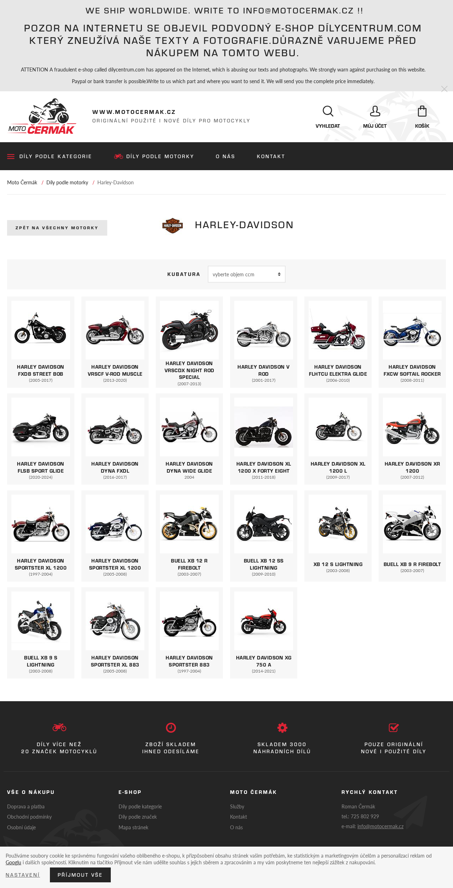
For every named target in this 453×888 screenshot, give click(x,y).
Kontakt (271, 156)
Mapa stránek (133, 827)
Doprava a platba (26, 806)
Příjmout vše (80, 874)
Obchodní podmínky (29, 816)
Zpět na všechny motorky (57, 228)
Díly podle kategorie (55, 156)
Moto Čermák (22, 182)
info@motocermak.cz (380, 826)
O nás (225, 156)
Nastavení (23, 874)
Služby (237, 806)
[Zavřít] (444, 89)
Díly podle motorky (160, 156)
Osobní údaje (21, 827)
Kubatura (184, 274)
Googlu (13, 862)
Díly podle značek (138, 816)
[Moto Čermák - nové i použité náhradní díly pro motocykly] (41, 116)
